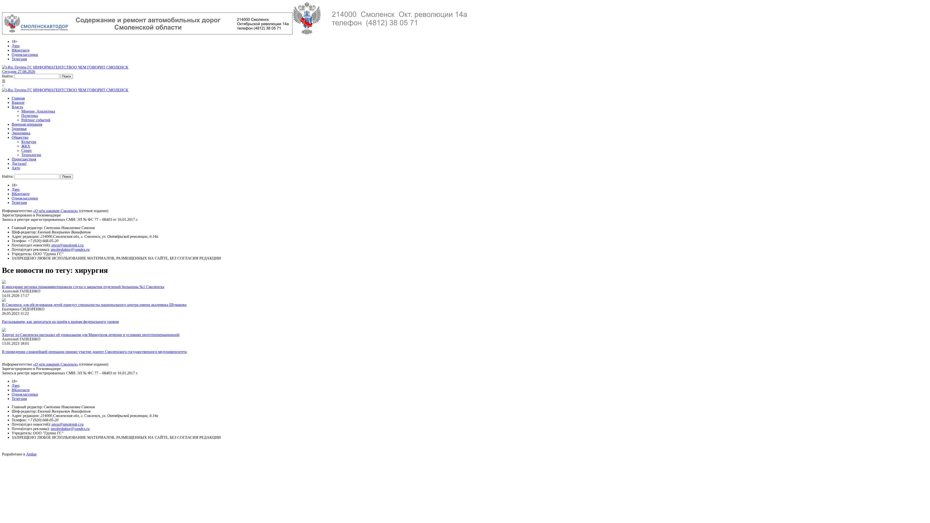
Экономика (21, 133)
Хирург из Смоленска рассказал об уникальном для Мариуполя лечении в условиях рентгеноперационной (90, 335)
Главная (18, 98)
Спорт (26, 150)
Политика (29, 116)
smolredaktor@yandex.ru (70, 249)
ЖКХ (25, 146)
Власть (17, 107)
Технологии (31, 155)
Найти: (8, 76)
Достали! (19, 164)
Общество (20, 137)
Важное (18, 102)
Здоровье (19, 129)
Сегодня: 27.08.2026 (18, 71)
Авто (16, 168)
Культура (28, 142)
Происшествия (24, 159)
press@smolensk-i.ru (68, 245)
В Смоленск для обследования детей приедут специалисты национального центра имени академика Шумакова (94, 305)
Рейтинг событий (35, 120)
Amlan (31, 454)
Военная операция (27, 124)
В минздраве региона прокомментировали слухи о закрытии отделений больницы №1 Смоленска (83, 287)
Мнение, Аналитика (38, 111)
